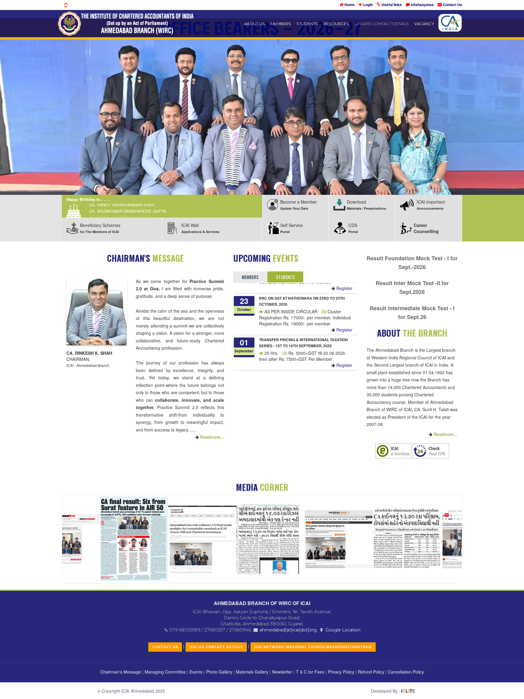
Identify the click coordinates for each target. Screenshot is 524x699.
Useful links (391, 4)
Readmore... (211, 437)
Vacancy (424, 23)
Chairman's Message (120, 672)
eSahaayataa (422, 4)
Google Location (342, 630)
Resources (336, 23)
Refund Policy (371, 672)
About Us (254, 23)
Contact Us (452, 4)
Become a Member (298, 205)
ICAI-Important (431, 205)
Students (307, 23)
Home (349, 4)
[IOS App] (65, 5)
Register (343, 307)
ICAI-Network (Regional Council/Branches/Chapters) (313, 647)
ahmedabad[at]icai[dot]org (287, 630)
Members (280, 23)
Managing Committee (165, 672)
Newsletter (282, 672)
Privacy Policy (341, 672)
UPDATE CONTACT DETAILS (381, 23)
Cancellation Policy (406, 672)
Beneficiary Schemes (100, 228)
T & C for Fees (310, 672)
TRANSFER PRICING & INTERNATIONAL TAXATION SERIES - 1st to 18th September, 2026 (303, 320)
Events (196, 672)
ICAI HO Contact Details (216, 647)
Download (366, 205)
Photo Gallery (219, 672)
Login (368, 4)
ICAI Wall (200, 228)
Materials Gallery (252, 672)
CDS (353, 228)
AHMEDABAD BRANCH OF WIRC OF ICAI (262, 603)
